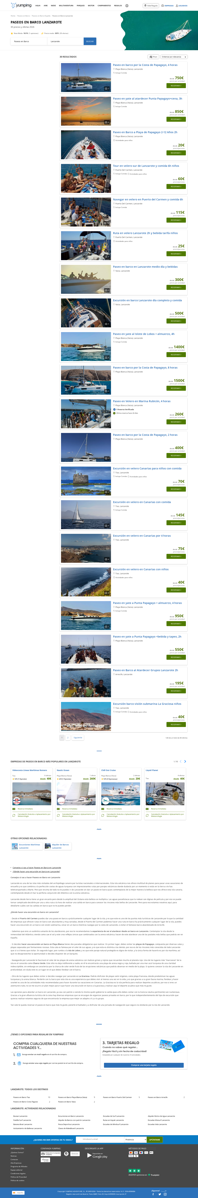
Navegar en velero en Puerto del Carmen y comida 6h (148, 199)
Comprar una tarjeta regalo (144, 1065)
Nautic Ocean (63, 770)
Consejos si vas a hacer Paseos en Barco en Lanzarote (37, 867)
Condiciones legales (18, 1173)
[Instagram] (165, 1195)
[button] (184, 761)
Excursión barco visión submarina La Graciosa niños (147, 704)
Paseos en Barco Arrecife (157, 1097)
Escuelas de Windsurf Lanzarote (115, 1124)
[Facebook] (153, 1195)
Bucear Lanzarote (20, 1116)
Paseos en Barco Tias (21, 1097)
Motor (91, 5)
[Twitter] (159, 1195)
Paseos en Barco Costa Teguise (25, 1102)
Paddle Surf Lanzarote (22, 1120)
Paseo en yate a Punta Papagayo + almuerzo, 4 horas (147, 603)
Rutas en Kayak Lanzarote (113, 1120)
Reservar (175, 85)
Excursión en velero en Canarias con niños (141, 569)
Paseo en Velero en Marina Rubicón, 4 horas (142, 401)
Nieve (53, 5)
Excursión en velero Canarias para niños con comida (147, 468)
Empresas (169, 5)
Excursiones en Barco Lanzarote (71, 1116)
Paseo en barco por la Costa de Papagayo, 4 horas (145, 65)
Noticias (14, 1156)
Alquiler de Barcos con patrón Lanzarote (74, 1120)
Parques (80, 5)
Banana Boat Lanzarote (22, 1124)
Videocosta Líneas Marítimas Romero (29, 770)
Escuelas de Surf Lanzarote (113, 1116)
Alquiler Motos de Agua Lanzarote (161, 1116)
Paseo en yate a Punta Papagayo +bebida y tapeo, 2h (147, 636)
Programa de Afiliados (19, 1166)
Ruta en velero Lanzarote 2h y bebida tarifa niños (145, 233)
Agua (37, 5)
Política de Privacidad (19, 1177)
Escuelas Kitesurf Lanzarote (159, 1120)
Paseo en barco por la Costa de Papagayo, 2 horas (145, 435)
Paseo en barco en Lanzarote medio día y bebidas (145, 266)
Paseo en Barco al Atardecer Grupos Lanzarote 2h (145, 670)
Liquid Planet (152, 770)
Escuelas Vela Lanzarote (157, 1124)
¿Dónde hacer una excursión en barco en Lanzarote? (36, 871)
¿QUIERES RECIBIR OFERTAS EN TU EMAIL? (53, 1140)
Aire (46, 5)
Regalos (118, 5)
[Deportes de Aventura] (21, 5)
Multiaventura (65, 5)
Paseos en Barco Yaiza (67, 1102)
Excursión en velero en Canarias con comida (142, 502)
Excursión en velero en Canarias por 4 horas (142, 535)
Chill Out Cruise (108, 770)
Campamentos (104, 5)
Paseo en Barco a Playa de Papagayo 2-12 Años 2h (145, 132)
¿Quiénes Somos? (17, 1152)
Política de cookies (17, 1180)
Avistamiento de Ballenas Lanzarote (27, 1128)
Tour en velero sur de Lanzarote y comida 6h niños (146, 166)
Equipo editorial (16, 1170)
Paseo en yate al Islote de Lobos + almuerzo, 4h (144, 334)
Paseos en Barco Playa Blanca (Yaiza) (72, 1097)
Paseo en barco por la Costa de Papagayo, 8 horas (145, 367)
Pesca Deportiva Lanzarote (69, 1124)
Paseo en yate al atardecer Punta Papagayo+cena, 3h (147, 98)
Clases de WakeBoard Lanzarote (71, 1128)
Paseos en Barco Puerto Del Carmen (117, 1097)
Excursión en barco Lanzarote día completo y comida (147, 300)
